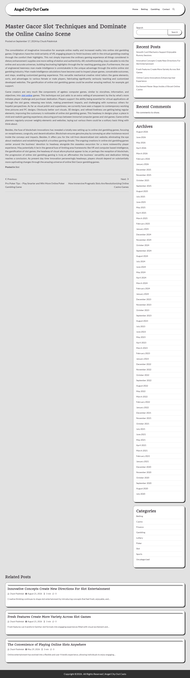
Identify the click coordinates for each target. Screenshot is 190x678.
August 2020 (142, 488)
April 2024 (141, 277)
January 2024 (142, 294)
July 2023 (140, 326)
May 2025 (140, 207)
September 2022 (143, 380)
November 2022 (143, 369)
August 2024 (142, 256)
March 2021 (142, 450)
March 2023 (142, 348)
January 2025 (142, 229)
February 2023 (143, 353)
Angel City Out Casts (31, 9)
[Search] (173, 9)
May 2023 (140, 337)
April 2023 (141, 342)
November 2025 (143, 175)
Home (135, 9)
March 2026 (142, 153)
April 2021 (141, 445)
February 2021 (143, 456)
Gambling (155, 9)
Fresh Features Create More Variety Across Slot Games (49, 617)
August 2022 (142, 385)
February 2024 (143, 288)
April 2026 (141, 148)
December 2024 (143, 234)
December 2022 (143, 364)
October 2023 (142, 310)
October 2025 (142, 180)
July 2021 (140, 429)
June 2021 (141, 434)
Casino (139, 521)
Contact (166, 9)
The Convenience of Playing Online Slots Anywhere (47, 644)
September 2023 (143, 315)
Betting (144, 9)
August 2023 (142, 321)
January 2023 (142, 359)
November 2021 (143, 418)
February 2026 (143, 158)
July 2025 (140, 196)
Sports (139, 554)
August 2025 (142, 191)
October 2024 (142, 245)
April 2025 (141, 212)
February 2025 (143, 223)
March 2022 (142, 396)
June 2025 (141, 202)
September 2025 (143, 186)
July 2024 (140, 261)
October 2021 (142, 423)
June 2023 (141, 331)
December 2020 (143, 467)
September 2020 (143, 483)
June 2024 (141, 267)
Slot (17, 167)
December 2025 (143, 169)
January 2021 (142, 461)
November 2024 (143, 240)
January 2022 (142, 407)
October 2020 (142, 477)
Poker (139, 543)
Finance (140, 527)
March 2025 (142, 218)
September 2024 (143, 250)
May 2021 (140, 440)
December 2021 (143, 412)
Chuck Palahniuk (48, 41)
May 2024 (140, 272)
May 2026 (140, 142)
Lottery (139, 538)
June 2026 (141, 137)
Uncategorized (143, 559)
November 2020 (143, 472)
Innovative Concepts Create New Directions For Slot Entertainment (59, 589)
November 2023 (143, 304)
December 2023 (143, 299)
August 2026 (142, 131)
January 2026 (142, 164)
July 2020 (140, 494)
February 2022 (143, 402)
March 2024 (142, 283)
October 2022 (142, 375)
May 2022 (140, 391)
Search (139, 27)
